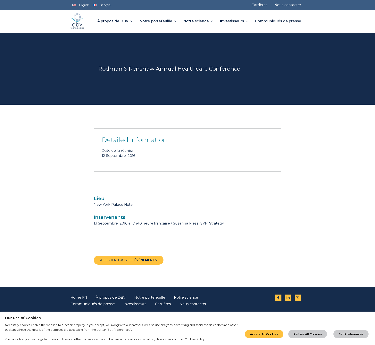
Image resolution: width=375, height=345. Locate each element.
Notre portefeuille (149, 297)
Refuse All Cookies (308, 334)
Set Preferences (351, 334)
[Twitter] (298, 298)
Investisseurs (135, 304)
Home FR (79, 297)
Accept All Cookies (264, 334)
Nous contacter (193, 304)
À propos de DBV (111, 297)
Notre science (186, 297)
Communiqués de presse (93, 304)
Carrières (163, 304)
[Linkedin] (288, 298)
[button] (130, 21)
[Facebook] (278, 298)
